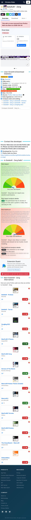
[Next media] (28, 58)
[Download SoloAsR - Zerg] (22, 41)
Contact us (4, 503)
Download (14, 18)
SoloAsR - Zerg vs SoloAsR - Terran (14, 102)
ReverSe (5, 9)
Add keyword (20, 487)
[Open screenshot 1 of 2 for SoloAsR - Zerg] (15, 58)
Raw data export (5, 487)
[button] (2, 2)
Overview (5, 18)
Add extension (20, 485)
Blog (2, 500)
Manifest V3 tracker (22, 480)
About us (3, 495)
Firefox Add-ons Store (15, 95)
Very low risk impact (13, 89)
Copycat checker (21, 477)
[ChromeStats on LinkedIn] (2, 511)
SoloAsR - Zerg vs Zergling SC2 (13, 104)
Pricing (18, 473)
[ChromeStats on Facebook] (6, 511)
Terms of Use (4, 505)
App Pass (3, 473)
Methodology (4, 498)
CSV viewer (20, 482)
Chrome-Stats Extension (7, 475)
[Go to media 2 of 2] (17, 68)
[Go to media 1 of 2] (15, 68)
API (2, 482)
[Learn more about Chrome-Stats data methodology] (23, 95)
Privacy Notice (5, 508)
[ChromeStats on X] (9, 511)
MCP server (4, 485)
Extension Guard (5, 477)
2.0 (9, 83)
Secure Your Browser (13, 269)
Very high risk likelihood (8, 91)
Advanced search (21, 475)
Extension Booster (6, 480)
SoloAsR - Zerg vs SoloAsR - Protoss (14, 100)
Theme (11, 9)
